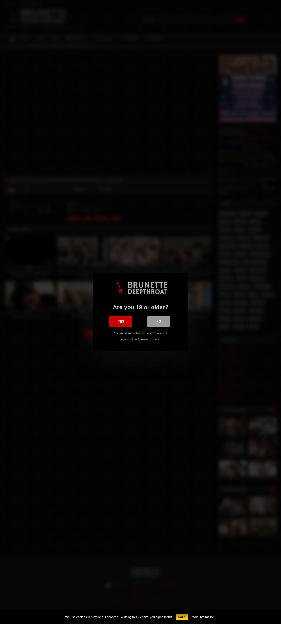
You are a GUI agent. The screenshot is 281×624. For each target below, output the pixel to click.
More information (203, 617)
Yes (121, 321)
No (158, 321)
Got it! (182, 617)
